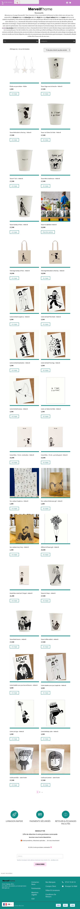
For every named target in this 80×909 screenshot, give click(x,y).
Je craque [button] (14, 94)
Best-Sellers (51, 17)
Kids (38, 17)
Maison (15, 17)
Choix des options (48, 232)
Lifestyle (27, 17)
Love (63, 17)
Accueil (4, 28)
